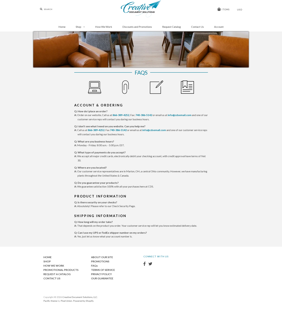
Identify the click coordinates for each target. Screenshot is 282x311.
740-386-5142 (143, 115)
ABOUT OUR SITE (102, 257)
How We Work (103, 26)
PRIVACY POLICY (101, 274)
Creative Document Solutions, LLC (79, 297)
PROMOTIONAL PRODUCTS (60, 269)
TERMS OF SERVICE (103, 269)
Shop (79, 26)
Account (219, 26)
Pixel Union (66, 300)
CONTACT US (51, 278)
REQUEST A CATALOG (57, 274)
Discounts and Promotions (137, 26)
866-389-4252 (121, 115)
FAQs (94, 265)
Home (61, 26)
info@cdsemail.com (179, 115)
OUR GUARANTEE (102, 278)
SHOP (47, 261)
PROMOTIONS (100, 261)
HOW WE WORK (53, 265)
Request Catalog (171, 26)
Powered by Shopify (83, 300)
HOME (47, 257)
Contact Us (197, 26)
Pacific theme (50, 300)
